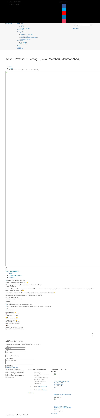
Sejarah (22, 25)
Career (19, 47)
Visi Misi (22, 26)
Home (10, 66)
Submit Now (9, 365)
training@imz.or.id (42, 390)
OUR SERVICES (21, 31)
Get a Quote (76, 28)
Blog (18, 45)
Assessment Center (25, 39)
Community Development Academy (29, 37)
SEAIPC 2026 (20, 30)
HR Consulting (24, 36)
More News (54, 413)
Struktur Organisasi (25, 28)
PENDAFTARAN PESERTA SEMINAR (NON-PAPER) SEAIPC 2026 (62, 407)
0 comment (11, 277)
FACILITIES (20, 41)
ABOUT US (20, 23)
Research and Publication (26, 34)
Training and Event (14, 271)
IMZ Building (23, 42)
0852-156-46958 (42, 386)
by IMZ (10, 273)
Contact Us (20, 48)
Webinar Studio (24, 44)
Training (22, 33)
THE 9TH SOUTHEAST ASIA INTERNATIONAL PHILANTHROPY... (61, 382)
